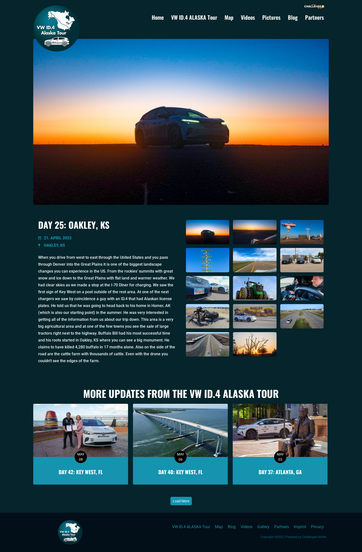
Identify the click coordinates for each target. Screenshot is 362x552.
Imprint (300, 526)
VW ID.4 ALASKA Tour (194, 17)
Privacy (317, 526)
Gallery (263, 526)
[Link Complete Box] (80, 444)
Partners (314, 17)
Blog (293, 17)
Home (158, 17)
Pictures (271, 17)
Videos (248, 17)
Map (229, 17)
